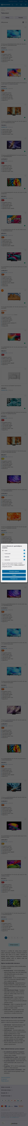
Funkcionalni (7, 553)
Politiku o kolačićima (19, 565)
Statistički (7, 556)
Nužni (6, 550)
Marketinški (7, 560)
